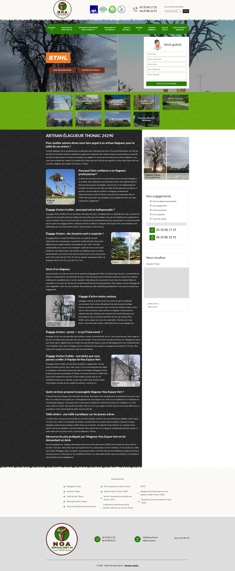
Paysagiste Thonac (74, 487)
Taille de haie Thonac (75, 497)
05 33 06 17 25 (148, 7)
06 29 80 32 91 (148, 11)
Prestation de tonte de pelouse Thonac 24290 (156, 501)
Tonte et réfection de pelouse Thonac (81, 507)
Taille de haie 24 (165, 29)
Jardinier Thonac (73, 492)
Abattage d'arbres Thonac (77, 502)
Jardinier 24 (139, 29)
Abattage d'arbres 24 (152, 29)
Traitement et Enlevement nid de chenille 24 (88, 29)
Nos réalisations (62, 70)
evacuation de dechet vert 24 (66, 29)
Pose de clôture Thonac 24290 (116, 492)
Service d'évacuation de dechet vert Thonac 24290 (118, 498)
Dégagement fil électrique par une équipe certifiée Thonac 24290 (154, 493)
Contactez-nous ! (91, 70)
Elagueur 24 (51, 29)
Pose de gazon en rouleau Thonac (117, 487)
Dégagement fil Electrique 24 (110, 29)
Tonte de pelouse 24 (126, 29)
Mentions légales (131, 566)
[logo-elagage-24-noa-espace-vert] (62, 9)
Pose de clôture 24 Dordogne (180, 29)
